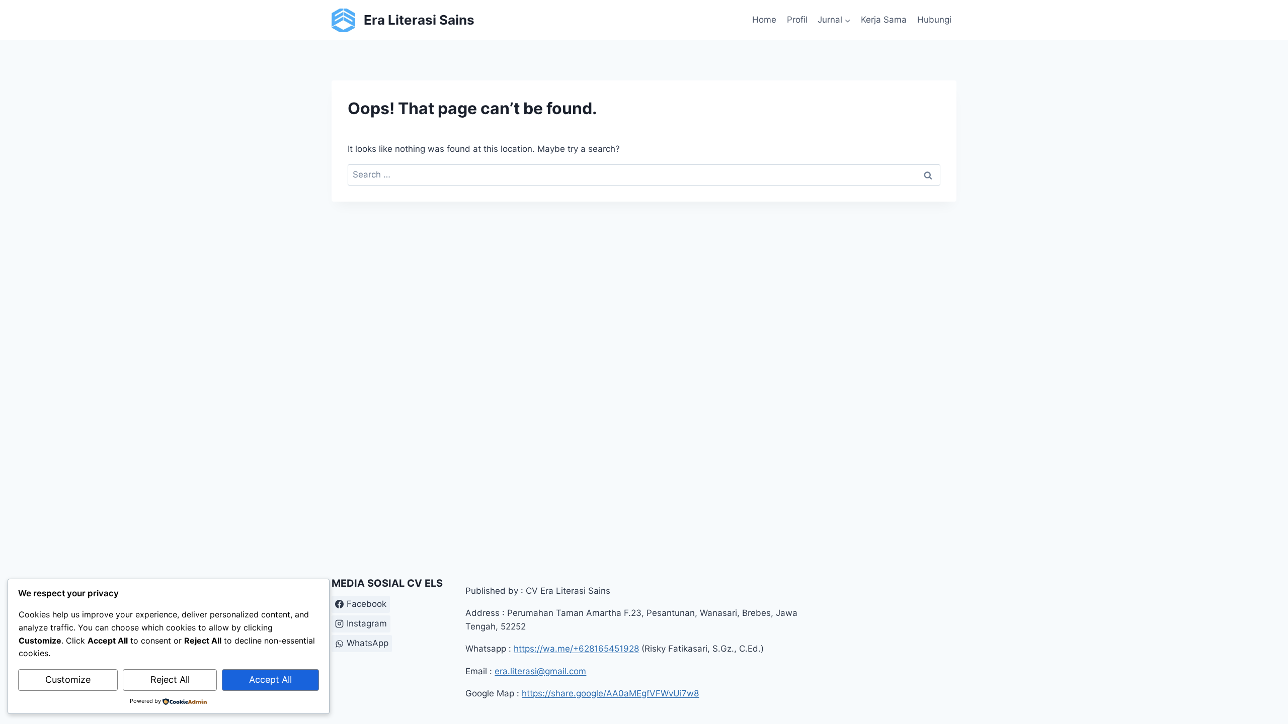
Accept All (270, 679)
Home (764, 20)
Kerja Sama (884, 20)
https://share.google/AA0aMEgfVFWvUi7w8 (610, 693)
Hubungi (934, 20)
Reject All (170, 679)
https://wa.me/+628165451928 (576, 649)
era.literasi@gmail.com (540, 671)
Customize (68, 679)
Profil (797, 20)
